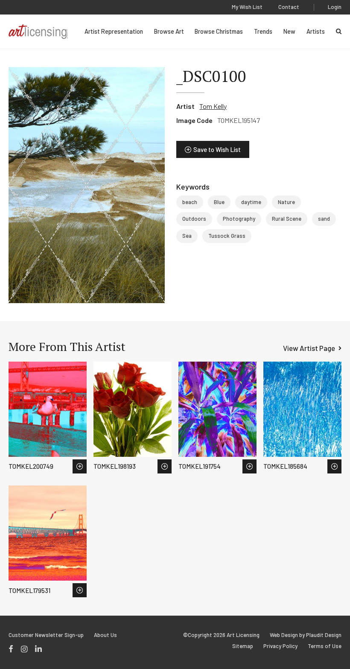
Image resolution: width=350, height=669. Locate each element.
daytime (251, 202)
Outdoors (194, 218)
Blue (219, 202)
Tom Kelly (213, 106)
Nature (286, 202)
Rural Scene (286, 218)
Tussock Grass (226, 235)
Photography (239, 218)
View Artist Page (309, 348)
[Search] (338, 31)
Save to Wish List (217, 149)
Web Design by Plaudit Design (305, 635)
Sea (187, 235)
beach (189, 202)
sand (324, 218)
